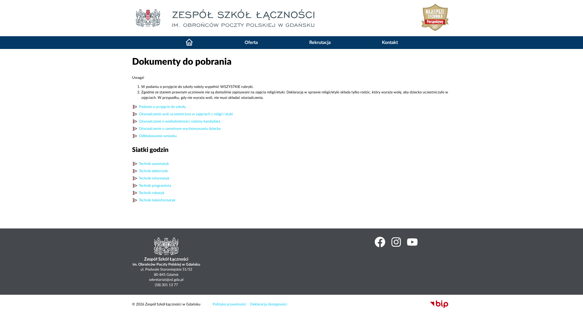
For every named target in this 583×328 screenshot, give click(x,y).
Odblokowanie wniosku (158, 136)
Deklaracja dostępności (268, 304)
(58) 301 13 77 (166, 285)
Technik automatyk (154, 164)
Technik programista (155, 185)
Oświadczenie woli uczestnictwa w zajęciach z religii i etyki (186, 114)
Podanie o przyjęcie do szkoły (162, 107)
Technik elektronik (153, 171)
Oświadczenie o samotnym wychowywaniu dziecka (180, 129)
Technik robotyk (151, 193)
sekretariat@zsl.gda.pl (166, 280)
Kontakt (390, 42)
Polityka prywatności (229, 304)
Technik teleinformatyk (157, 200)
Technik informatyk (154, 178)
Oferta (251, 42)
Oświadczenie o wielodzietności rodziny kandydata (179, 121)
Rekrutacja (320, 42)
